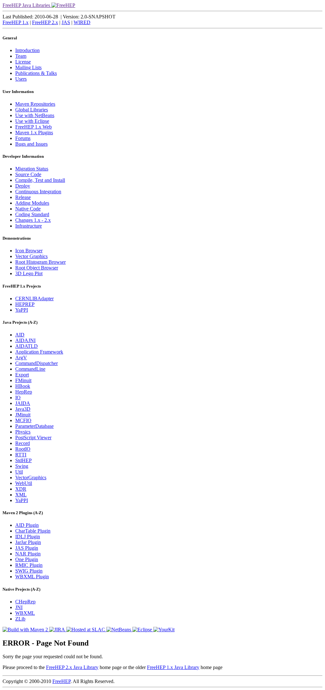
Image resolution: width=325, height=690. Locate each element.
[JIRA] (57, 629)
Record (22, 443)
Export (22, 374)
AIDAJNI (25, 340)
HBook (22, 386)
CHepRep (25, 601)
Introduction (27, 50)
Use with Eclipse (32, 121)
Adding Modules (32, 203)
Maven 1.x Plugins (34, 132)
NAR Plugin (28, 553)
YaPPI (21, 310)
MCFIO (23, 420)
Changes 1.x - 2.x (33, 220)
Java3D (22, 409)
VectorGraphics (30, 477)
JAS (66, 22)
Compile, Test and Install (40, 180)
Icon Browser (29, 250)
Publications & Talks (36, 73)
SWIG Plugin (29, 571)
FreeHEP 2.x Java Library (72, 667)
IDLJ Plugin (27, 536)
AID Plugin (27, 525)
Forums (22, 138)
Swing (21, 466)
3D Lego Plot (29, 273)
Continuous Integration (38, 191)
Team (20, 56)
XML (21, 494)
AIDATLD (26, 346)
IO (18, 397)
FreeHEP (61, 681)
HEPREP (25, 304)
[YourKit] (164, 629)
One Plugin (26, 559)
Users (21, 79)
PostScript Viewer (33, 437)
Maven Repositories (35, 104)
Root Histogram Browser (40, 262)
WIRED (82, 22)
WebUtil (23, 483)
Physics (22, 432)
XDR (20, 489)
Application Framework (39, 352)
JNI (19, 607)
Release (23, 197)
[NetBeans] (119, 629)
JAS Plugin (26, 548)
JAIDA (22, 403)
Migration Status (31, 168)
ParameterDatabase (34, 426)
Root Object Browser (36, 267)
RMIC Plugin (29, 565)
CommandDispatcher (36, 363)
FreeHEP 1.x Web (33, 126)
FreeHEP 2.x (45, 22)
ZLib (20, 618)
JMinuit (22, 414)
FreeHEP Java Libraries (27, 5)
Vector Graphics (31, 256)
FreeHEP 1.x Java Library (173, 667)
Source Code (28, 174)
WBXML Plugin (32, 576)
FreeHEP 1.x (16, 22)
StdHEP (23, 460)
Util (19, 471)
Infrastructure (28, 226)
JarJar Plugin (28, 542)
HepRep (23, 392)
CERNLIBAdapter (34, 298)
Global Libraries (31, 109)
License (23, 61)
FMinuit (23, 380)
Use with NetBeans (34, 115)
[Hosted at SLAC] (86, 629)
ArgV (21, 357)
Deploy (22, 186)
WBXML (25, 613)
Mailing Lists (28, 67)
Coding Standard (32, 214)
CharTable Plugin (32, 531)
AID (19, 334)
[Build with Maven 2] (26, 629)
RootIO (22, 449)
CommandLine (30, 369)
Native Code (28, 208)
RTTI (20, 454)
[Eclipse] (142, 629)
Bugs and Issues (31, 144)
